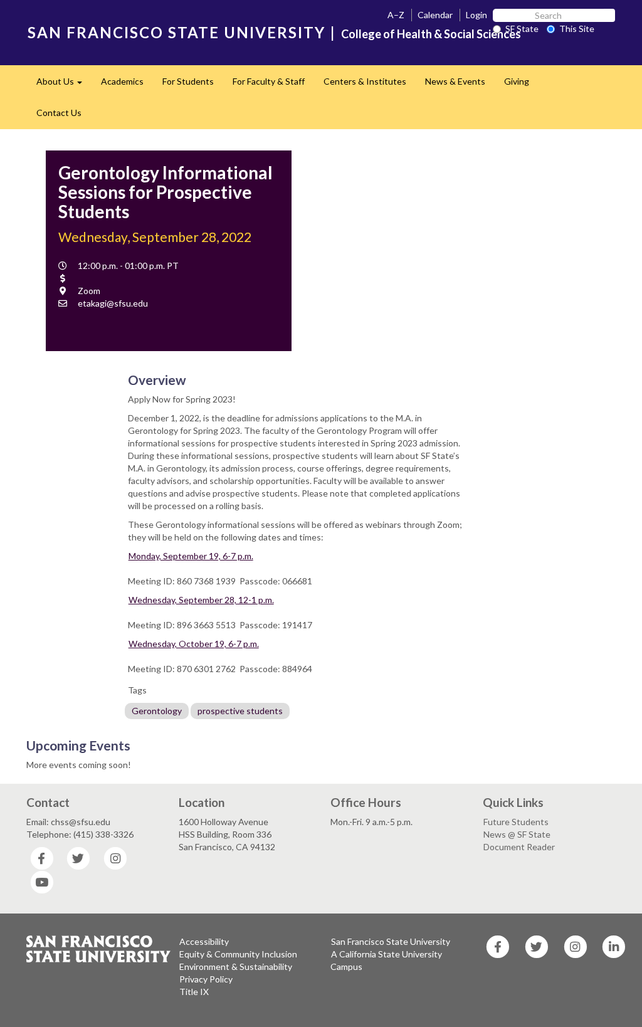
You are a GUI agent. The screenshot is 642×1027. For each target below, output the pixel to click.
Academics (122, 81)
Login (476, 14)
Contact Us (59, 112)
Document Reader (519, 846)
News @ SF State (516, 834)
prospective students (240, 710)
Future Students (516, 821)
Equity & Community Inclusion (238, 954)
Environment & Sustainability (235, 966)
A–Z (395, 14)
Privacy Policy (206, 979)
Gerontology (157, 710)
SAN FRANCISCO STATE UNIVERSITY (176, 32)
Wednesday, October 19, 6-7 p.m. (194, 643)
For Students (188, 81)
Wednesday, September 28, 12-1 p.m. (201, 599)
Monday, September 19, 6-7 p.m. (191, 555)
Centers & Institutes (365, 81)
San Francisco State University (390, 941)
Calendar (435, 14)
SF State (522, 28)
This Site (576, 28)
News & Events (455, 81)
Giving (516, 81)
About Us (64, 85)
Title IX (194, 991)
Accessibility (204, 941)
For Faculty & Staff (269, 81)
